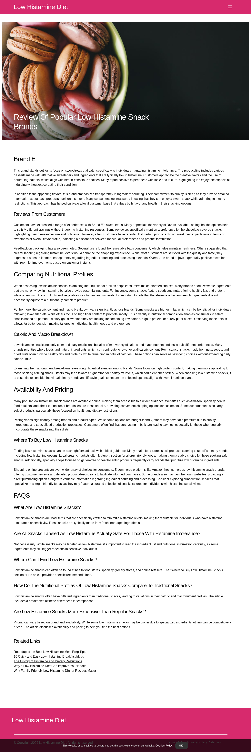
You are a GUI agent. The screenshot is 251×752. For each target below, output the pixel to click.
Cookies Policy (163, 745)
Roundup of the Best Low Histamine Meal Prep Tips (49, 651)
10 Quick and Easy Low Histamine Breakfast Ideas (49, 656)
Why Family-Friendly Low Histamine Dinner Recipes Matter (55, 670)
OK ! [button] (181, 745)
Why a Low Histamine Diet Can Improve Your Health (50, 666)
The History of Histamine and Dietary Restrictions (48, 661)
